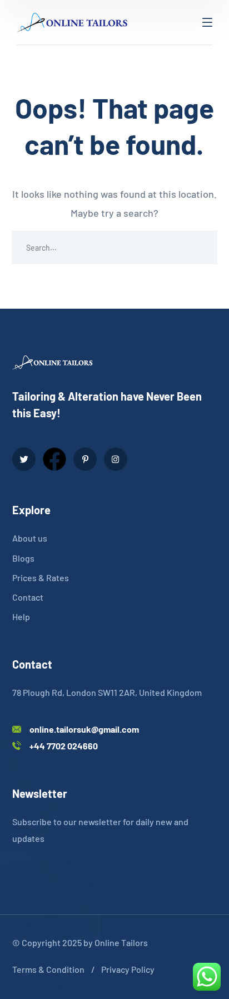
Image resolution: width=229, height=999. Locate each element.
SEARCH (200, 247)
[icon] (24, 459)
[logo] (72, 21)
